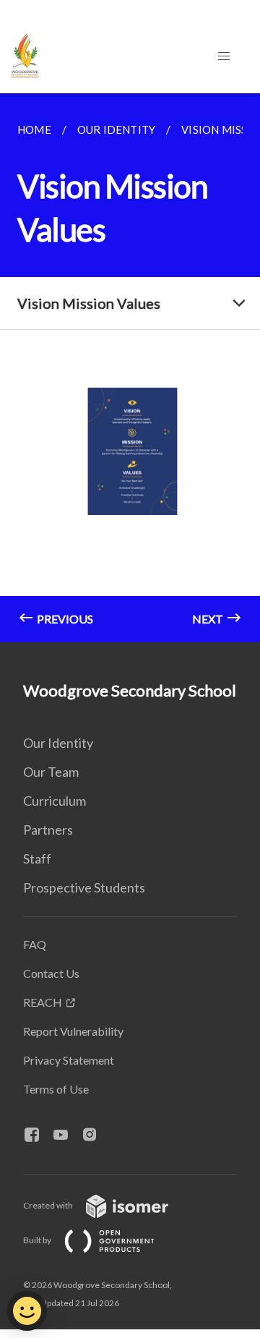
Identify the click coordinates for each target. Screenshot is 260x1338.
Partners (48, 830)
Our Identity (58, 743)
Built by (38, 1240)
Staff (37, 858)
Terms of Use (56, 1089)
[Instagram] (95, 1135)
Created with (48, 1205)
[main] (130, 367)
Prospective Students (84, 887)
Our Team (51, 772)
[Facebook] (37, 1135)
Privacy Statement (68, 1060)
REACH (42, 1002)
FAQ (34, 944)
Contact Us (51, 973)
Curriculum (54, 801)
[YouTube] (66, 1135)
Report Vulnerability (73, 1031)
